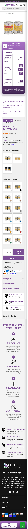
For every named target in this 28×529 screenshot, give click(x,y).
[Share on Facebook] (11, 316)
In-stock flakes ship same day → (13, 1)
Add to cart (18, 252)
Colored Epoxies (8, 120)
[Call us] (17, 5)
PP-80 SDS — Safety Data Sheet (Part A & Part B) (13, 102)
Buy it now (13, 258)
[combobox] (13, 8)
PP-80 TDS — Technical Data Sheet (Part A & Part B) (12, 106)
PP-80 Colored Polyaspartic (12, 13)
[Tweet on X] (8, 316)
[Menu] (2, 5)
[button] (24, 5)
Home (3, 13)
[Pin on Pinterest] (14, 316)
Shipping (5, 140)
